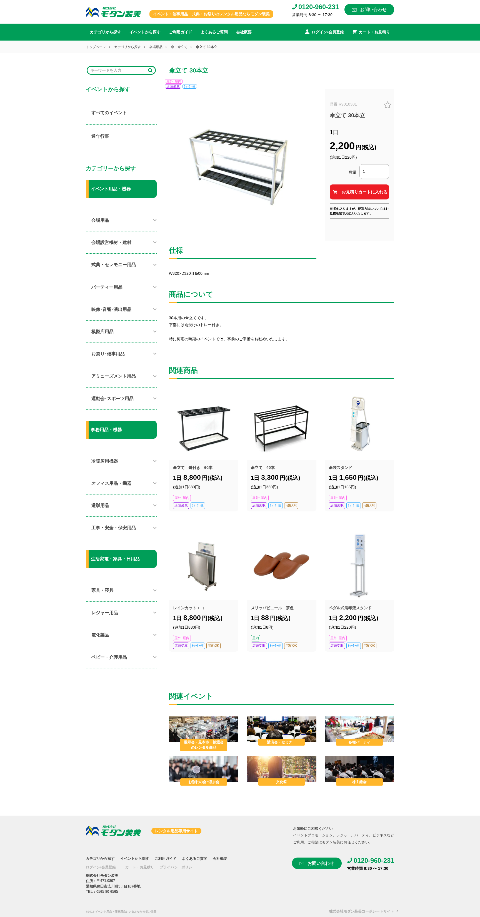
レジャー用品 (104, 612)
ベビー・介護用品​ (109, 657)
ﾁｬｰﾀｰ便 (190, 86)
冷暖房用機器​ (104, 461)
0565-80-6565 (107, 891)
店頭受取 (173, 86)
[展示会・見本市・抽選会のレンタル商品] (203, 729)
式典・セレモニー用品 (113, 264)
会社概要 (244, 32)
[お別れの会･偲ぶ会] (203, 769)
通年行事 (100, 136)
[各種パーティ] (359, 729)
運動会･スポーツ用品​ (112, 398)
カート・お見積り (139, 867)
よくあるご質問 (214, 32)
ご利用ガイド (180, 32)
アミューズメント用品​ (113, 376)
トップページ (96, 47)
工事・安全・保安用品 (113, 527)
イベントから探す (145, 32)
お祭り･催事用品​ (108, 353)
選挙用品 (100, 505)
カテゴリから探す (105, 32)
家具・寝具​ (102, 590)
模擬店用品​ (102, 331)
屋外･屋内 (173, 81)
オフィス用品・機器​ (111, 483)
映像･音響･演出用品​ (111, 309)
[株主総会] (359, 769)
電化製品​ (100, 635)
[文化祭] (281, 769)
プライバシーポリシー (178, 867)
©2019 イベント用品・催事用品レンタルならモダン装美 (121, 911)
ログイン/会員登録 (101, 867)
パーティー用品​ (106, 287)
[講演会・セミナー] (281, 729)
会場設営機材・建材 (111, 242)
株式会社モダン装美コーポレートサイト (361, 911)
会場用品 (155, 47)
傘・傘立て (179, 47)
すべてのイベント (109, 112)
